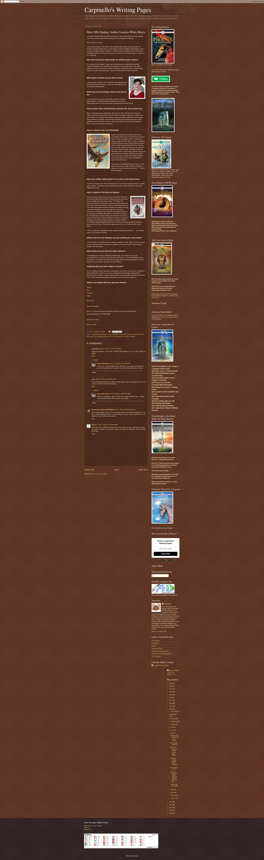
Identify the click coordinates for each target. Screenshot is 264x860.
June (172, 730)
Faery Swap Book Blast (174, 785)
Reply (93, 356)
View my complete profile (159, 631)
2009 (171, 813)
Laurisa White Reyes (125, 334)
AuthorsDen (155, 643)
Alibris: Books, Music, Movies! (93, 826)
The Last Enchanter (116, 336)
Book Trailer (90, 301)
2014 (171, 709)
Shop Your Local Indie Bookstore (161, 654)
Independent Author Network (160, 651)
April (172, 789)
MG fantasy (90, 336)
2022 (171, 686)
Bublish (154, 646)
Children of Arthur (157, 648)
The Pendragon (156, 656)
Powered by (160, 560)
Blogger (135, 856)
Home (116, 470)
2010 (171, 810)
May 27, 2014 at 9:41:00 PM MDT (108, 425)
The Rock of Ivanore (129, 336)
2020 (171, 692)
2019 (171, 695)
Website (89, 287)
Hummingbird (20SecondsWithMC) (103, 409)
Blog (88, 290)
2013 (171, 802)
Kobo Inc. (87, 827)
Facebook (90, 293)
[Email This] (113, 332)
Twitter (89, 296)
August (173, 724)
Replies (96, 360)
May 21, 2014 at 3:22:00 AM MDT (106, 379)
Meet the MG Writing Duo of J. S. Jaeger (174, 738)
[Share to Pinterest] (121, 332)
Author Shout (155, 640)
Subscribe (165, 554)
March (173, 792)
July (172, 727)
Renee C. (94, 425)
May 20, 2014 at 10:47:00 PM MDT (110, 349)
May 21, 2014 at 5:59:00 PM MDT (120, 394)
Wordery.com (88, 829)
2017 (171, 700)
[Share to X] (117, 332)
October (173, 718)
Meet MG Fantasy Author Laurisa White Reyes (173, 751)
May (172, 733)
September (174, 721)
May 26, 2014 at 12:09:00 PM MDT (124, 409)
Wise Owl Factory (164, 317)
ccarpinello (167, 604)
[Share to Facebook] (119, 332)
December (174, 711)
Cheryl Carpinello (113, 334)
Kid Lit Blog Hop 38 (173, 768)
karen (93, 379)
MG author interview (138, 334)
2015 (171, 706)
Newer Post (89, 470)
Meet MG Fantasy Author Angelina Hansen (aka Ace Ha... (173, 776)
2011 (171, 807)
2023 (171, 683)
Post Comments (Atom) (100, 474)
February (173, 795)
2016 (171, 703)
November (174, 714)
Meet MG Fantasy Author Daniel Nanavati (173, 761)
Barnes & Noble (91, 311)
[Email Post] (109, 331)
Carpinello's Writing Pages (118, 9)
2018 (171, 697)
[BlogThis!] (115, 332)
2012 (171, 804)
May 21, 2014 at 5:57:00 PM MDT (120, 363)
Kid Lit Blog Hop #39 (173, 743)
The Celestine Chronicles (101, 336)
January (173, 798)
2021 (171, 689)
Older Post (143, 470)
